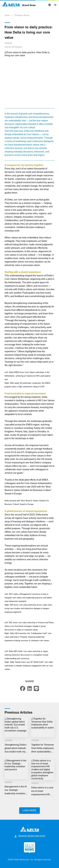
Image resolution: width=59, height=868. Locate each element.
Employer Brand (22, 15)
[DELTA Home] (10, 4)
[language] (49, 4)
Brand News (29, 5)
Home (7, 15)
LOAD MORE (29, 810)
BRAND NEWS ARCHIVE (31, 836)
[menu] (55, 4)
